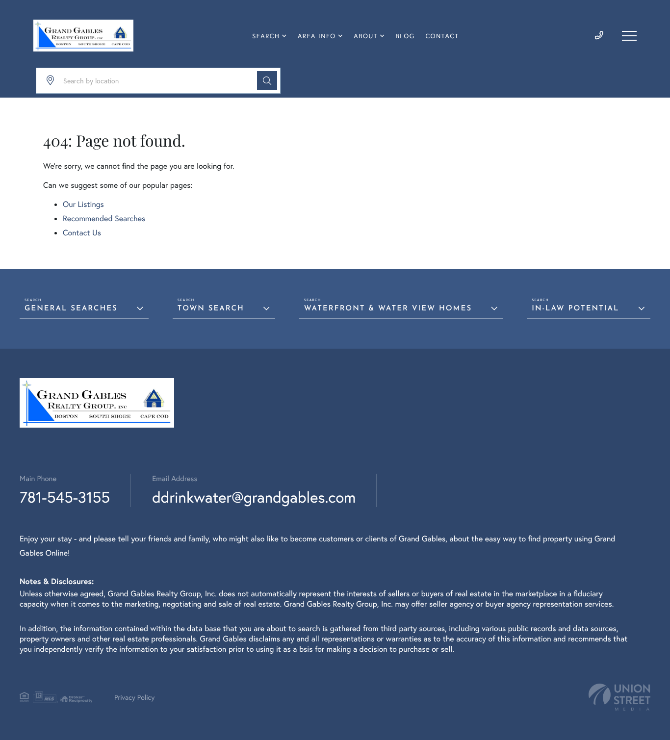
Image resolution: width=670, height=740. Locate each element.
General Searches (71, 308)
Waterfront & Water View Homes (388, 308)
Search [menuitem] (266, 36)
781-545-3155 (65, 497)
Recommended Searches (104, 218)
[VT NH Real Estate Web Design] (619, 697)
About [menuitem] (366, 36)
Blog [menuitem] (405, 36)
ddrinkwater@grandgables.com (254, 497)
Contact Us (82, 233)
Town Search (211, 308)
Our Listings (83, 204)
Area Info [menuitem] (317, 36)
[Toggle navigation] (629, 36)
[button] (267, 80)
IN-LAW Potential (575, 308)
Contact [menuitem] (442, 36)
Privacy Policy (134, 697)
